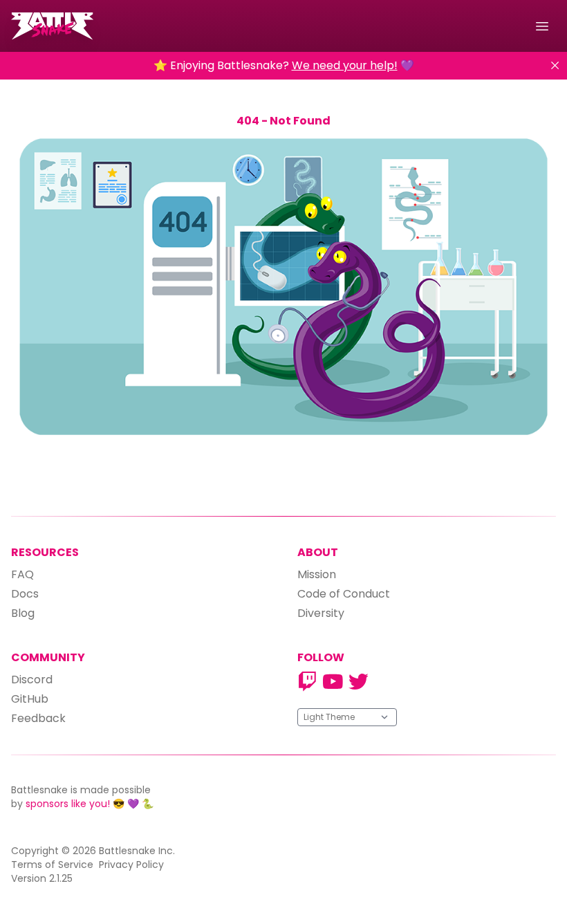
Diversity (320, 613)
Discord (32, 679)
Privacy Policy (131, 864)
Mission (316, 574)
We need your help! (345, 65)
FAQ (22, 574)
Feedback (38, 718)
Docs (25, 594)
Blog (23, 613)
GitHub (29, 699)
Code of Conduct (343, 594)
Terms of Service (52, 864)
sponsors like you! (68, 804)
